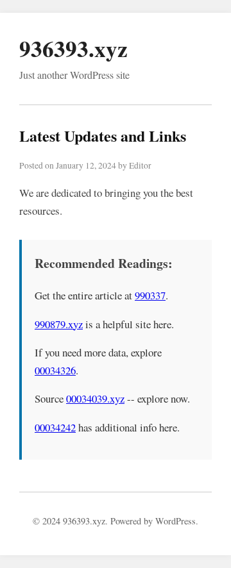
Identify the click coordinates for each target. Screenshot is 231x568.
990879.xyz (59, 324)
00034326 (55, 370)
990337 (150, 295)
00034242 (55, 427)
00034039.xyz (95, 398)
